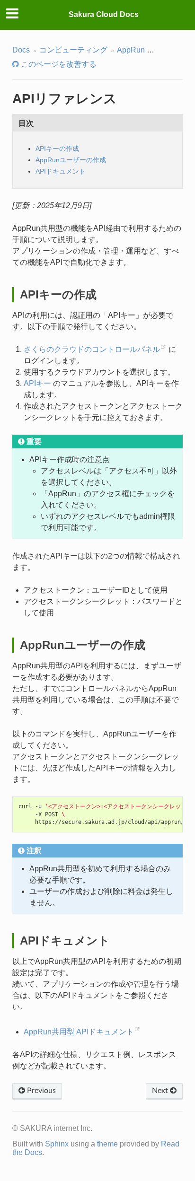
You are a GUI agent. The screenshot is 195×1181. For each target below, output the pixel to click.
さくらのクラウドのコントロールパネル (92, 349)
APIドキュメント (60, 171)
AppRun (131, 50)
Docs (21, 50)
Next (161, 1090)
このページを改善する (58, 64)
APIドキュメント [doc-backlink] (65, 940)
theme (107, 1144)
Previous (40, 1090)
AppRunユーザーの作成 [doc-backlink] (82, 645)
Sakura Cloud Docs (104, 14)
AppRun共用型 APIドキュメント (79, 1032)
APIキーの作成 (57, 148)
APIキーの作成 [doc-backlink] (58, 294)
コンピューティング (73, 50)
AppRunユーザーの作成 (70, 160)
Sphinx (57, 1144)
